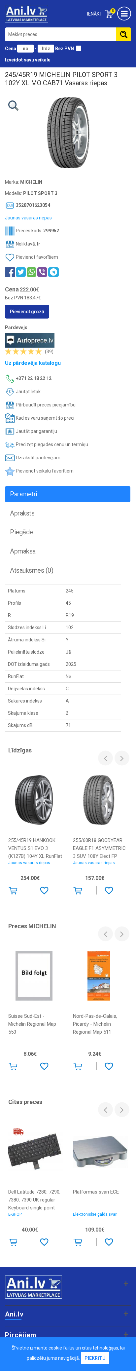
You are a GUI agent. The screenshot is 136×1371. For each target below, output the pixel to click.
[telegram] (53, 272)
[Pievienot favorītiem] (44, 890)
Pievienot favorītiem (37, 257)
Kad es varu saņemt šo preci (44, 418)
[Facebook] (10, 272)
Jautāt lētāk (28, 391)
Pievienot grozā (27, 311)
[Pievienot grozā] (14, 891)
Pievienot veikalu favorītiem (44, 471)
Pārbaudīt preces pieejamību (45, 404)
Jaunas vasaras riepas (29, 862)
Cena (11, 48)
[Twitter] (21, 272)
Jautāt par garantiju (36, 431)
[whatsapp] (31, 272)
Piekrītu (95, 1358)
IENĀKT (94, 14)
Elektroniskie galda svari (95, 1214)
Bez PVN (64, 48)
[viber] (42, 272)
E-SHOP (15, 1214)
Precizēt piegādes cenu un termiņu (51, 444)
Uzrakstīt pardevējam (37, 457)
